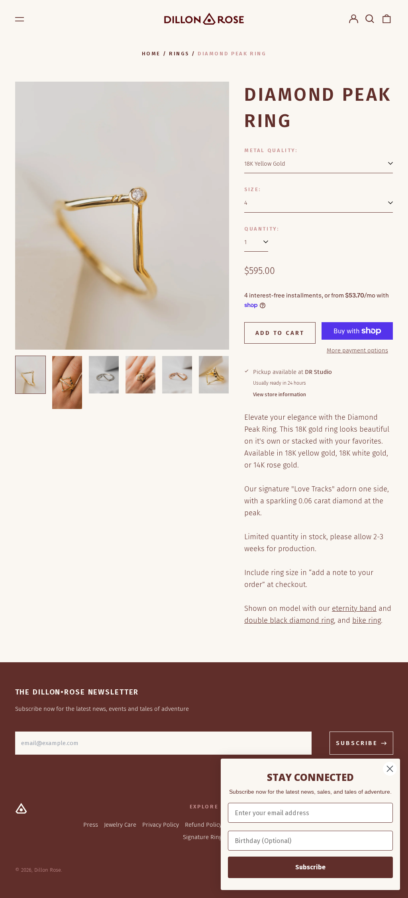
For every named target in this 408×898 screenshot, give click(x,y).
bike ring (366, 620)
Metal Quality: (271, 150)
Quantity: (261, 229)
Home (151, 54)
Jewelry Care (120, 824)
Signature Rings (204, 837)
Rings (179, 54)
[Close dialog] (390, 769)
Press (90, 824)
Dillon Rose (47, 870)
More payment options (357, 350)
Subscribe (310, 867)
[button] (370, 18)
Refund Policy (203, 824)
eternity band (354, 608)
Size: (252, 189)
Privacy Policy (160, 824)
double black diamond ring (289, 620)
